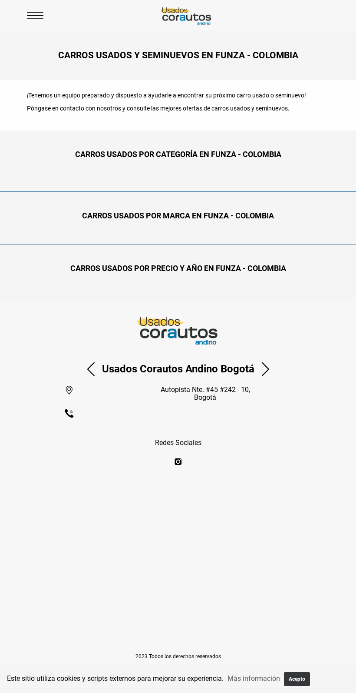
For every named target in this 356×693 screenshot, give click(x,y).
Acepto (297, 679)
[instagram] (178, 462)
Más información (253, 678)
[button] (91, 368)
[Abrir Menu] (35, 15)
